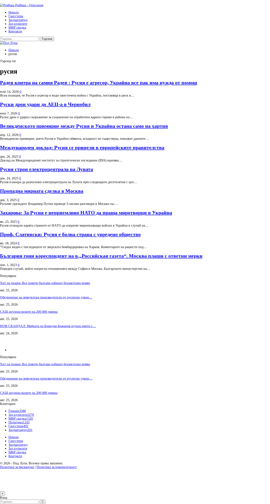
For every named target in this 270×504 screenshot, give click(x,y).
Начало (13, 12)
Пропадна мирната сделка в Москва (41, 191)
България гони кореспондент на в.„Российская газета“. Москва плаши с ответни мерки (101, 256)
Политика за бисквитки (17, 467)
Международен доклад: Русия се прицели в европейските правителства (82, 147)
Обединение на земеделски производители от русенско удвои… (46, 297)
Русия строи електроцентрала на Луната (46, 169)
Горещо (17, 411)
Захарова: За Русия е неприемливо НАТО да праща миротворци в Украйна (86, 212)
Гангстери (15, 16)
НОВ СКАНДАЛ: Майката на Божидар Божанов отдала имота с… (48, 326)
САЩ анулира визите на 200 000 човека (29, 311)
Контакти (15, 31)
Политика (19, 422)
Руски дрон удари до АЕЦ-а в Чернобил (45, 104)
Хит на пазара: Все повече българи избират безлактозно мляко (45, 283)
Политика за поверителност (56, 467)
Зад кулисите (17, 24)
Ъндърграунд (17, 20)
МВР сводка (17, 27)
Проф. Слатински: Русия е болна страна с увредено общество (70, 234)
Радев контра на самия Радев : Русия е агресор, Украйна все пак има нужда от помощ (98, 82)
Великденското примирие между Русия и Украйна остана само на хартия (84, 126)
